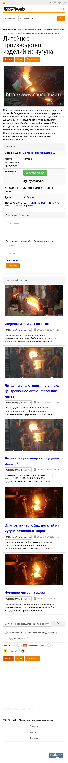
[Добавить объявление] (50, 2)
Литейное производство (54, 29)
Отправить (13, 266)
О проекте (34, 726)
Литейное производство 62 (39, 152)
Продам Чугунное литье (19, 330)
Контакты (34, 732)
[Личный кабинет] (65, 2)
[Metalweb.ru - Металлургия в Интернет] (14, 7)
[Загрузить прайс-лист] (55, 2)
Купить (8, 59)
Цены (19, 59)
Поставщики (32, 59)
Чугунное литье (13, 33)
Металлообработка (33, 29)
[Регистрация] (60, 2)
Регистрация (12, 260)
